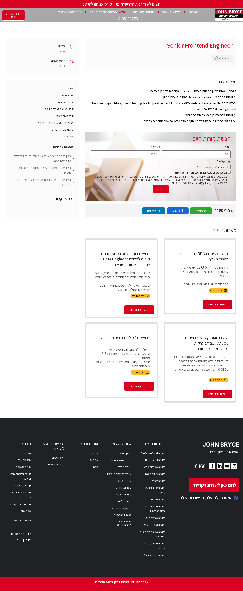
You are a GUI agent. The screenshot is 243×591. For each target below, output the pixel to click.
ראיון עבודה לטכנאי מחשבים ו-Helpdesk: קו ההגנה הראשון (44, 170)
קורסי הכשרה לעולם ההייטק (59, 109)
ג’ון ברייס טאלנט (70, 12)
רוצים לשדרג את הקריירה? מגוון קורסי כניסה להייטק (121, 4)
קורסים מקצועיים (65, 116)
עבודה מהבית (124, 467)
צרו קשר (94, 460)
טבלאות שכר (171, 12)
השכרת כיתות (128, 18)
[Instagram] (234, 466)
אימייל (156, 147)
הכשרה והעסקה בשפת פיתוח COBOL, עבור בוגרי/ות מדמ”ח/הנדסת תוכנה (206, 343)
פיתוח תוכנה (224, 58)
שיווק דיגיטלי (125, 453)
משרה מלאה (124, 501)
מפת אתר (69, 136)
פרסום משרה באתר (107, 12)
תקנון (95, 467)
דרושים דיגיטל (158, 481)
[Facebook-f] (212, 466)
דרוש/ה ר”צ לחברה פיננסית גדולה (124, 337)
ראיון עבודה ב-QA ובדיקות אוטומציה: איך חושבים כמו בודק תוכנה (44, 182)
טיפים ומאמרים (143, 12)
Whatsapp (201, 211)
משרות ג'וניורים (123, 487)
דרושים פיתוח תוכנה (155, 474)
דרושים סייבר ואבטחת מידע (154, 490)
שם (228, 147)
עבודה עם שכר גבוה (121, 460)
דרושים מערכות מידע (154, 467)
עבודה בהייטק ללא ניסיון (119, 474)
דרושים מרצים (158, 499)
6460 (199, 466)
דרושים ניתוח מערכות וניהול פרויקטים (154, 509)
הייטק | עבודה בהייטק (120, 508)
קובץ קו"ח (225, 161)
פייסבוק (176, 211)
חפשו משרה (58, 457)
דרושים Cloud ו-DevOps (153, 453)
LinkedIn (152, 211)
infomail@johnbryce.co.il (205, 183)
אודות (95, 453)
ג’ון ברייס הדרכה (106, 582)
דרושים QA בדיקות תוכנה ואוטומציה (152, 534)
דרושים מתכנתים (122, 515)
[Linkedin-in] (220, 466)
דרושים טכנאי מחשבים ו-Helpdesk (153, 546)
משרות (193, 12)
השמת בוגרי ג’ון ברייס (63, 129)
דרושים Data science (154, 555)
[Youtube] (227, 466)
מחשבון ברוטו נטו (20, 520)
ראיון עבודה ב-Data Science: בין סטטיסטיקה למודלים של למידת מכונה (42, 158)
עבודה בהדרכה (123, 480)
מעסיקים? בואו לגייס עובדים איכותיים (55, 123)
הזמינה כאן (123, 180)
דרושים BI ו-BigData (155, 460)
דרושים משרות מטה (155, 518)
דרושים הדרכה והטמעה (153, 525)
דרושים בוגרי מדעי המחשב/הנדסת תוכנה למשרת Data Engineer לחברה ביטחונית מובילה (123, 259)
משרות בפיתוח (123, 494)
